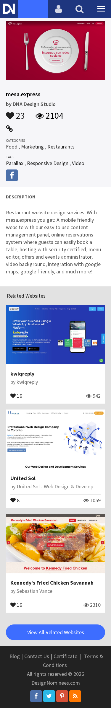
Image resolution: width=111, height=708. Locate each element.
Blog (14, 656)
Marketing (32, 146)
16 (19, 395)
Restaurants (61, 146)
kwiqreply (22, 373)
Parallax (14, 163)
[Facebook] (36, 696)
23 (19, 113)
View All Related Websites (55, 632)
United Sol (23, 478)
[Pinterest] (62, 696)
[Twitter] (49, 696)
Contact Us (36, 656)
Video (78, 163)
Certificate (65, 656)
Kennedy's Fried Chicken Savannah (52, 582)
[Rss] (75, 696)
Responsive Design (47, 163)
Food (11, 146)
